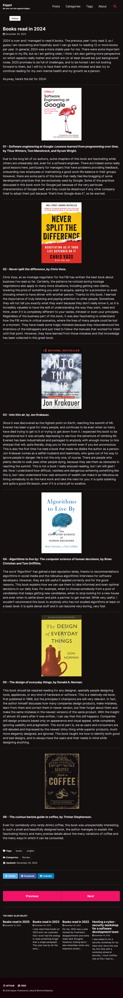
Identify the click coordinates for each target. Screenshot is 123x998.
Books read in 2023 (46, 921)
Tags (89, 6)
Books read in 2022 (75, 921)
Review (26, 857)
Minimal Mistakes (45, 990)
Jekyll (31, 990)
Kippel (16, 6)
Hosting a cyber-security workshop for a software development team (105, 927)
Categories (73, 6)
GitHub (10, 985)
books (19, 851)
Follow (15, 18)
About (102, 6)
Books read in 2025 (16, 921)
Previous (32, 896)
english (30, 851)
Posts (56, 6)
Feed (23, 985)
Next (90, 896)
